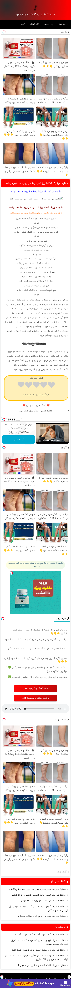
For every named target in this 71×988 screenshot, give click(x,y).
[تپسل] (1, 977)
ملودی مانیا (36, 254)
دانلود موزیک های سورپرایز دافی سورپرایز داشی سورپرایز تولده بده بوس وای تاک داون (36, 957)
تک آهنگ (34, 24)
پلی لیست (48, 24)
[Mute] (44, 441)
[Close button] (69, 977)
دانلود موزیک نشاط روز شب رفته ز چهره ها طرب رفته (37, 183)
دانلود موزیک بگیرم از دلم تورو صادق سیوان (41, 916)
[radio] (51, 385)
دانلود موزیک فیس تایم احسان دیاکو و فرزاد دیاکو (38, 895)
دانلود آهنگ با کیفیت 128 (35, 698)
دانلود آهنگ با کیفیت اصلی (36, 688)
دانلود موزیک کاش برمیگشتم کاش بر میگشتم (40, 934)
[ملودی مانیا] (35, 8)
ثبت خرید (18, 439)
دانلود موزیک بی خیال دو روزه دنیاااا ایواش (42, 901)
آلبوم (23, 24)
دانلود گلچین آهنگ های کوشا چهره (35, 410)
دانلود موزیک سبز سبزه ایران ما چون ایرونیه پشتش (37, 889)
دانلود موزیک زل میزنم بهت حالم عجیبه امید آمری (38, 950)
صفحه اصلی (63, 24)
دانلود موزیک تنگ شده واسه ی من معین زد (41, 965)
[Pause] (40, 441)
